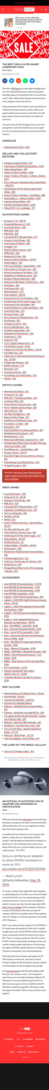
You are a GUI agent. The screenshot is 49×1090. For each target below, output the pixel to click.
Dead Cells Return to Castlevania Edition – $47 (23, 430)
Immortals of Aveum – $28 (15, 372)
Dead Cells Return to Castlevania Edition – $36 (23, 308)
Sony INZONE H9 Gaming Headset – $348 (22, 590)
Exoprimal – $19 (11, 340)
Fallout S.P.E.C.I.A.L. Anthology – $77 (19, 208)
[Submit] (18, 80)
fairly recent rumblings (11, 907)
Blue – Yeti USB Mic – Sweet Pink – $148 (21, 626)
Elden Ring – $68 (11, 234)
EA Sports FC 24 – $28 (13, 395)
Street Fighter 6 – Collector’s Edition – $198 (22, 198)
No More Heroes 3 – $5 (14, 542)
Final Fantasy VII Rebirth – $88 (17, 243)
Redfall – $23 (9, 519)
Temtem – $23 (10, 378)
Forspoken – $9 (10, 246)
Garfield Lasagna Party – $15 (16, 558)
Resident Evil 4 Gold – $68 (15, 256)
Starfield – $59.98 (11, 516)
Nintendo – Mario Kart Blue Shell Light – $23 (22, 722)
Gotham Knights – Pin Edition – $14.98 (20, 545)
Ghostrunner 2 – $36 (12, 336)
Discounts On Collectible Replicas (18, 703)
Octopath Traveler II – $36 (15, 324)
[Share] (4, 80)
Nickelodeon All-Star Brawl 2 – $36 (19, 333)
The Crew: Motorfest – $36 (15, 513)
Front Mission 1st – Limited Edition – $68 (21, 449)
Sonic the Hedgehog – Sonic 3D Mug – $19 (21, 738)
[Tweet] (11, 80)
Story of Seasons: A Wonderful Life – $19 (21, 317)
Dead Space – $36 (11, 285)
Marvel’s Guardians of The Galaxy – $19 (21, 272)
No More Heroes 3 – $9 (14, 365)
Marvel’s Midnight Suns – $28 (16, 327)
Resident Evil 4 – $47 (13, 564)
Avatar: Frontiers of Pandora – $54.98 (20, 259)
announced (27, 819)
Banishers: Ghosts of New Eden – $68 (19, 279)
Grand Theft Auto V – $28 (15, 227)
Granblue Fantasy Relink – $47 (17, 330)
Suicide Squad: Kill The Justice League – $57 (22, 301)
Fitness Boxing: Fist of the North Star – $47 (22, 462)
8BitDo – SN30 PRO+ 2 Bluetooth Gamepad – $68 (25, 651)
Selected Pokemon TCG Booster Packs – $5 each (24, 693)
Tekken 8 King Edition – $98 (15, 169)
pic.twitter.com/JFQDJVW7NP (24, 869)
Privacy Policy (33, 1052)
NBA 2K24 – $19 (11, 503)
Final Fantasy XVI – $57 (14, 288)
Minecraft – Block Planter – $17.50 (18, 735)
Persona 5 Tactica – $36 (14, 314)
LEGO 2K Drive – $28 (13, 411)
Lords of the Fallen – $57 (14, 311)
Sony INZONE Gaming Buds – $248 (19, 593)
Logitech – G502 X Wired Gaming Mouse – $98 (23, 597)
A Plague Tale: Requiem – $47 (16, 362)
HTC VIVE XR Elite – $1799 (15, 667)
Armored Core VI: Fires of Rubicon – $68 (21, 298)
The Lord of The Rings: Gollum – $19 (19, 751)
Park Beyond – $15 (12, 320)
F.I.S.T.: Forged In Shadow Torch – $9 (19, 343)
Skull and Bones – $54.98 (14, 295)
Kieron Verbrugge (7, 74)
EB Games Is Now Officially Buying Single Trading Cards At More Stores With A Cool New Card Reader (28, 21)
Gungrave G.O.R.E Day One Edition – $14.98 (23, 349)
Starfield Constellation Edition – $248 (19, 205)
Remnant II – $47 (11, 369)
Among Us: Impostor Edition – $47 (18, 163)
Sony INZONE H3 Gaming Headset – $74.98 (22, 584)
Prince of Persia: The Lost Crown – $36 (20, 269)
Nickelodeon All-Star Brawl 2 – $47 (19, 433)
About (12, 1052)
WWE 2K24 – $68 (11, 253)
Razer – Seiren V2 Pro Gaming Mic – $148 (21, 632)
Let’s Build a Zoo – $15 (13, 353)
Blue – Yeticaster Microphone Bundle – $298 (22, 629)
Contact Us (21, 1052)
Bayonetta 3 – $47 (12, 427)
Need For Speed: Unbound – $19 (17, 250)
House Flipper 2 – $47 (13, 262)
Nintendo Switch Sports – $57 (16, 391)
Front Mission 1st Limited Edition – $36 (20, 375)
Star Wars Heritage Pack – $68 (17, 414)
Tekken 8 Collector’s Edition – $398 (19, 172)
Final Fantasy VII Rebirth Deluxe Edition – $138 (24, 166)
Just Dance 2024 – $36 (13, 401)
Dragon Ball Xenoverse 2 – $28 (17, 224)
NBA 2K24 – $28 (11, 230)
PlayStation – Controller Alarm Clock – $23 (22, 725)
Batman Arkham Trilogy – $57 (16, 417)
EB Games (16, 88)
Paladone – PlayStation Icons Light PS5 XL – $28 (24, 712)
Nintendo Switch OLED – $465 (17, 147)
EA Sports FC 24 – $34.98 (15, 221)
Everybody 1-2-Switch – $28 (16, 423)
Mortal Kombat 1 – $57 (14, 291)
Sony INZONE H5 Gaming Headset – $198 (22, 587)
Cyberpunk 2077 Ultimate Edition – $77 (21, 237)
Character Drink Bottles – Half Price (19, 700)
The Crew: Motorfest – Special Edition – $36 (22, 266)
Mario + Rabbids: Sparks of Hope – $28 (20, 407)
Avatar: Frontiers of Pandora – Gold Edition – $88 (24, 195)
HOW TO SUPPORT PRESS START (24, 3)
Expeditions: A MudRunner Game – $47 (20, 275)
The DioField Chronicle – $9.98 (17, 346)
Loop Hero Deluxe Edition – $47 (17, 201)
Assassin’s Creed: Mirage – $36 (17, 240)
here (27, 124)
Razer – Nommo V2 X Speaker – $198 (20, 648)
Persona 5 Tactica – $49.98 (15, 452)
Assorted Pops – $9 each (14, 696)
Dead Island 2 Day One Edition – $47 (19, 304)
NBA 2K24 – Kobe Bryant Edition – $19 (20, 398)
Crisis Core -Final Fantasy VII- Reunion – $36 (22, 561)
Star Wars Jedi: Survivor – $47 (17, 529)
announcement (12, 971)
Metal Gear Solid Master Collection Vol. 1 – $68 (24, 282)
